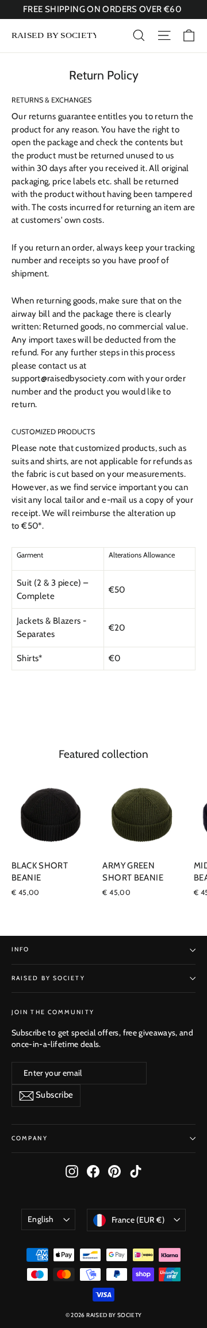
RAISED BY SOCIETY (48, 978)
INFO (20, 949)
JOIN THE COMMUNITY (53, 1012)
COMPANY (30, 1138)
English (40, 1219)
